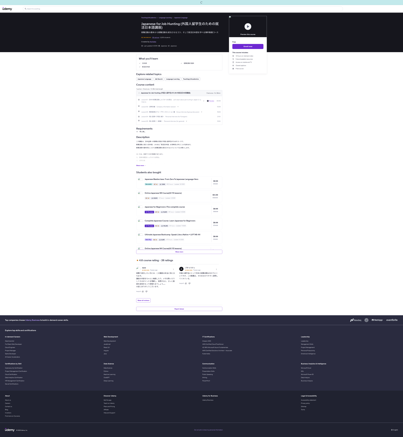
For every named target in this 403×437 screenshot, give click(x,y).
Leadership (304, 341)
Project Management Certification (16, 371)
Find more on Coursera (12, 416)
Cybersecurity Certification (13, 368)
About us (8, 400)
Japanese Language (181, 18)
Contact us (8, 406)
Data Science (108, 368)
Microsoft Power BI (307, 374)
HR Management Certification (14, 381)
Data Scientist (9, 341)
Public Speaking (207, 374)
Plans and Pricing (109, 406)
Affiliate (106, 410)
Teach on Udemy (109, 403)
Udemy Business (32, 320)
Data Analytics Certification (14, 377)
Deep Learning (108, 381)
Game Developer (10, 354)
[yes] (143, 291)
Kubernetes (206, 354)
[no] (146, 291)
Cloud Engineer (10, 347)
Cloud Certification (11, 374)
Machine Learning (109, 374)
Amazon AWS (206, 341)
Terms (303, 410)
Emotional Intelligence (308, 354)
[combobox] (183, 8)
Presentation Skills (208, 371)
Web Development (110, 341)
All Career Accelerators (12, 357)
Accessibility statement (308, 400)
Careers (7, 403)
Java (105, 354)
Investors (8, 413)
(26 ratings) (155, 37)
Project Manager (10, 350)
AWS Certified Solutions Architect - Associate (217, 350)
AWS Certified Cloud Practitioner (213, 344)
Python (106, 371)
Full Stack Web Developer (13, 344)
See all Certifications (11, 384)
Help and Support (109, 413)
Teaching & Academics (148, 18)
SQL (302, 371)
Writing (204, 377)
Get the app (107, 400)
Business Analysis (307, 381)
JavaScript (107, 344)
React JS (107, 347)
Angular (106, 350)
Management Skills (307, 344)
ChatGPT (107, 377)
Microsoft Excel (306, 368)
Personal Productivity (308, 350)
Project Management (308, 347)
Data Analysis (305, 377)
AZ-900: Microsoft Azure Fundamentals (215, 347)
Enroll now (248, 46)
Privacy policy (305, 403)
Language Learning (165, 18)
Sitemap (303, 406)
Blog (6, 410)
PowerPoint (206, 381)
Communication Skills (209, 368)
